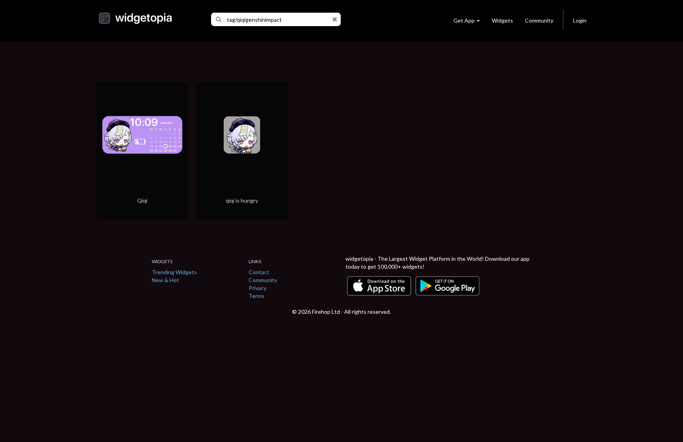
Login (580, 20)
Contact (259, 272)
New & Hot (165, 280)
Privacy (257, 288)
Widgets (502, 20)
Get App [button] (464, 20)
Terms (256, 295)
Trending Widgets (174, 272)
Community (539, 20)
